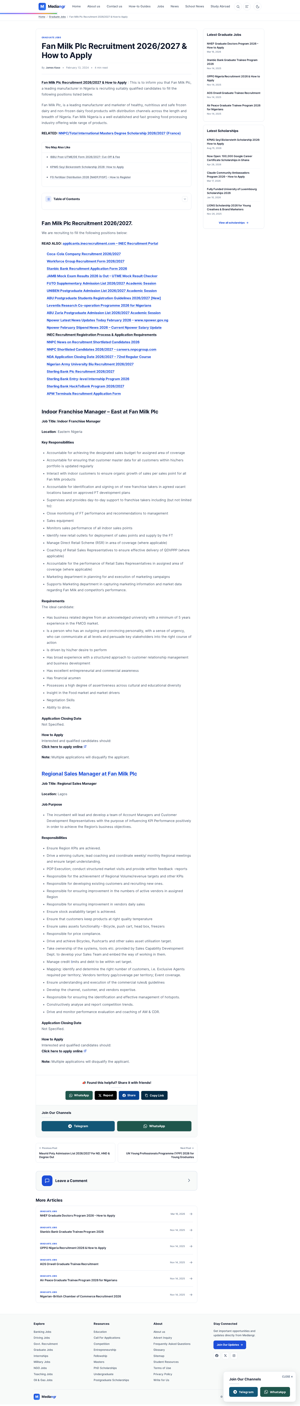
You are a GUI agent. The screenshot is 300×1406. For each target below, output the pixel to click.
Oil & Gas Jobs (43, 1380)
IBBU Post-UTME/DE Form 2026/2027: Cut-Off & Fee (85, 157)
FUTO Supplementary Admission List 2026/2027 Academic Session (101, 283)
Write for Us (161, 1380)
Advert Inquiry (162, 1337)
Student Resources (166, 1361)
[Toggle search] (238, 6)
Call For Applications (107, 1337)
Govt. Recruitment (46, 1343)
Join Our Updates (230, 1344)
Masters (99, 1361)
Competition (102, 1343)
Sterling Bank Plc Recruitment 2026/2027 (80, 371)
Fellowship (100, 1356)
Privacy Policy (162, 1374)
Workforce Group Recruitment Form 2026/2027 (85, 261)
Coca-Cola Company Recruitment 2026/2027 (84, 254)
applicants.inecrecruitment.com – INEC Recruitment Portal (110, 243)
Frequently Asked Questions (171, 1343)
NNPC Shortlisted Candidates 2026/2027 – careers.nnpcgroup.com (101, 349)
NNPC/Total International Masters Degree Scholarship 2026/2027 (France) (120, 133)
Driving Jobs (42, 1337)
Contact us (114, 6)
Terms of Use (162, 1368)
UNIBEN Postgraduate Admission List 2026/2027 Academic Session (102, 291)
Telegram (81, 1126)
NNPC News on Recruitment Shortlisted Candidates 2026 (93, 342)
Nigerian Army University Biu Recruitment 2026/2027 (90, 364)
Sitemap (158, 1356)
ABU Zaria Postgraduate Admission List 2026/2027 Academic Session (104, 313)
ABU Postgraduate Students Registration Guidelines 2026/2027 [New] (104, 298)
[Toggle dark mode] (257, 6)
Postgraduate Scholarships (111, 1380)
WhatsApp (157, 1126)
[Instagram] (234, 1355)
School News (194, 6)
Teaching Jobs (43, 1374)
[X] (225, 1355)
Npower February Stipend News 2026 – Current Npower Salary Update (104, 327)
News (175, 6)
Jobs (160, 6)
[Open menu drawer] (247, 6)
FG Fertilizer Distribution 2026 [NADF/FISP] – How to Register (90, 177)
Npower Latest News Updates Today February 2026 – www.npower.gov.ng (107, 320)
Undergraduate (103, 1374)
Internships (41, 1356)
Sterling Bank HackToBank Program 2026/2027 (85, 386)
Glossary (159, 1349)
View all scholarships (234, 222)
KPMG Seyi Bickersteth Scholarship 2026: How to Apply (87, 167)
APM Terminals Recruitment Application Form (84, 394)
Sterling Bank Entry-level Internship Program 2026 (88, 379)
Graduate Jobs (57, 16)
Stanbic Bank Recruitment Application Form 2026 (87, 269)
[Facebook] (216, 1355)
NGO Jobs (40, 1368)
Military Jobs (42, 1361)
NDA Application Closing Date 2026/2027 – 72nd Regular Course (99, 357)
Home (76, 6)
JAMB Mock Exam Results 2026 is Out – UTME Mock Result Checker (102, 276)
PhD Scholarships (105, 1368)
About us (93, 6)
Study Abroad (220, 6)
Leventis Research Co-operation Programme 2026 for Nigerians (99, 305)
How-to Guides (140, 6)
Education (100, 1331)
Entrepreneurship (105, 1349)
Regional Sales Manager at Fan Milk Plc (89, 774)
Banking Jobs (42, 1331)
